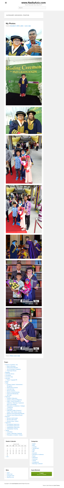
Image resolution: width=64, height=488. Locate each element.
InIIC (33, 451)
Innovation (7, 378)
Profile (6, 383)
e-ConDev (34, 447)
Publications (35, 457)
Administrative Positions (12, 387)
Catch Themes (57, 485)
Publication (7, 396)
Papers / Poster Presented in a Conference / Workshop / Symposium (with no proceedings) (15, 403)
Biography (7, 372)
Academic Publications (12, 398)
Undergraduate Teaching (12, 428)
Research (7, 416)
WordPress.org (10, 477)
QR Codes (9, 395)
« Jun (7, 456)
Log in (8, 472)
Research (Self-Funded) (12, 418)
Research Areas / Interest (12, 421)
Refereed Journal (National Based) (14, 415)
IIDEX (33, 450)
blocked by (41, 473)
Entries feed (9, 474)
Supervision (8, 422)
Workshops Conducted (37, 463)
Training (7, 430)
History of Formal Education (13, 392)
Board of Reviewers (11, 366)
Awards (34, 443)
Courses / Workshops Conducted (14, 433)
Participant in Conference (38, 454)
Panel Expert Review (11, 370)
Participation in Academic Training (14, 435)
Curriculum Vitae (9, 376)
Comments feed (10, 475)
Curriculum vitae (10, 389)
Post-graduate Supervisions (13, 424)
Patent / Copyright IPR (12, 380)
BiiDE (33, 445)
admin (22, 25)
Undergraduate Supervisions (13, 427)
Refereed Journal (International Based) (15, 413)
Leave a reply (28, 25)
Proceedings (9, 409)
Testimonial (34, 459)
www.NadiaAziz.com (33, 2)
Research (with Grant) (12, 419)
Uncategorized (35, 462)
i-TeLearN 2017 (35, 448)
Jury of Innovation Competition (14, 369)
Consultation (8, 375)
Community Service (9, 373)
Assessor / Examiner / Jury (11, 364)
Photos (11, 355)
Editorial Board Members (12, 367)
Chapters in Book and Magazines (14, 399)
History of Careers (11, 390)
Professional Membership (12, 393)
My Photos (10, 23)
